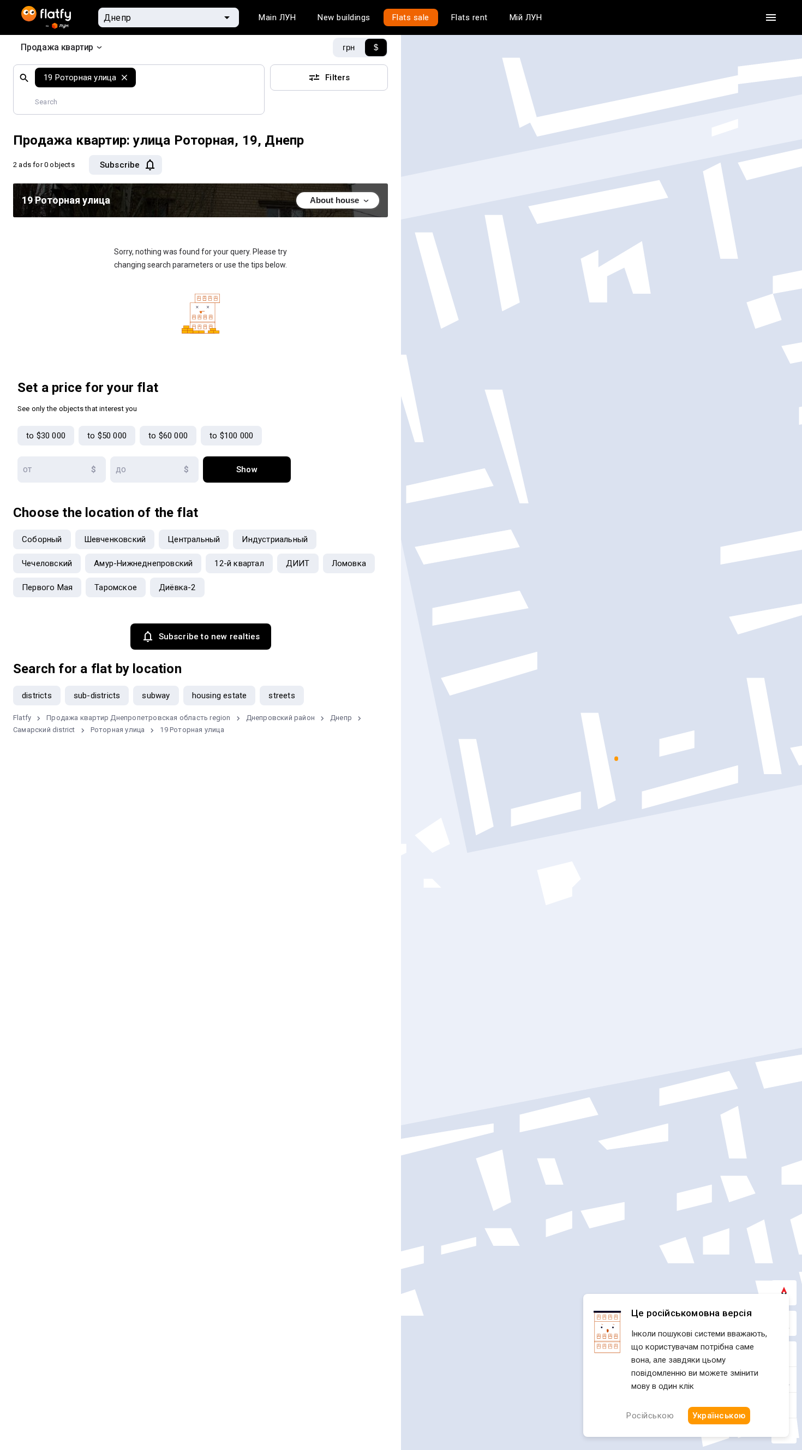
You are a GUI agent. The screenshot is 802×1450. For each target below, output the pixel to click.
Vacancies (40, 1329)
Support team (242, 1353)
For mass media (246, 1329)
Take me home (401, 728)
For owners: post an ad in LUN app (84, 1425)
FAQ (28, 1353)
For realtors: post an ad (64, 1401)
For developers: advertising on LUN (86, 1377)
